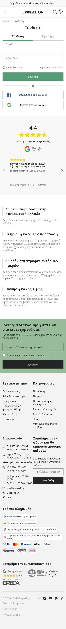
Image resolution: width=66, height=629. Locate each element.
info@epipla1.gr (15, 488)
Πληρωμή (38, 396)
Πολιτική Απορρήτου (14, 603)
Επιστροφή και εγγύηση (46, 409)
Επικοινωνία (9, 419)
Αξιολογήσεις (10, 414)
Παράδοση (39, 391)
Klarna (36, 418)
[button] (33, 3)
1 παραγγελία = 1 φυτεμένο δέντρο (12, 408)
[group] (33, 164)
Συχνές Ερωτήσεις (43, 414)
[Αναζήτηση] (55, 12)
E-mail (9, 44)
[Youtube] (52, 598)
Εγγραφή (33, 364)
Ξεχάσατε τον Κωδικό (51, 67)
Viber (9, 497)
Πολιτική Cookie (11, 614)
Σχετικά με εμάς (11, 391)
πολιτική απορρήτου (37, 355)
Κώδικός (10, 58)
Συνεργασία (9, 401)
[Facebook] (40, 598)
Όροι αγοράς (10, 609)
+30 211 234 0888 (16, 471)
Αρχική (6, 21)
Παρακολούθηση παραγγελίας (42, 403)
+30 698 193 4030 (16, 467)
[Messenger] (57, 598)
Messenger (13, 492)
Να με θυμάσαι (14, 67)
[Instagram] (46, 598)
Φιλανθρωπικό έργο (14, 396)
